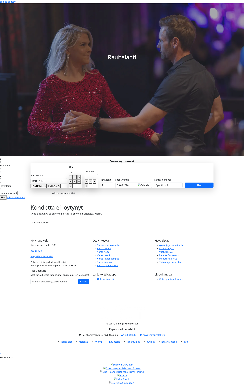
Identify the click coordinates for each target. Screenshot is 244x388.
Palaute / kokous (168, 258)
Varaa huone (37, 175)
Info (186, 341)
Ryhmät (150, 341)
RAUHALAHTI (38, 185)
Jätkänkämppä (169, 341)
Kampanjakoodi (162, 179)
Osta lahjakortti (105, 279)
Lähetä (83, 281)
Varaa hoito (103, 251)
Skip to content (8, 1)
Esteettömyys (166, 248)
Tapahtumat (133, 341)
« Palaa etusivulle (16, 197)
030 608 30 (36, 250)
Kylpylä (98, 341)
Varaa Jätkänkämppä (108, 258)
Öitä (71, 167)
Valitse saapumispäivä (63, 193)
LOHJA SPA (53, 185)
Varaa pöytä (103, 255)
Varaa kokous (104, 262)
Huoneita (89, 171)
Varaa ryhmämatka (107, 265)
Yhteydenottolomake (108, 245)
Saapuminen (122, 179)
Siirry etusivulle (40, 222)
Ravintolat (114, 341)
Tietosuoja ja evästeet (170, 262)
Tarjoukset (66, 341)
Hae (199, 185)
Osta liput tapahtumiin (171, 279)
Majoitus (83, 341)
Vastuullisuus (166, 251)
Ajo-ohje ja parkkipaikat (171, 245)
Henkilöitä (105, 179)
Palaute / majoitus (169, 255)
